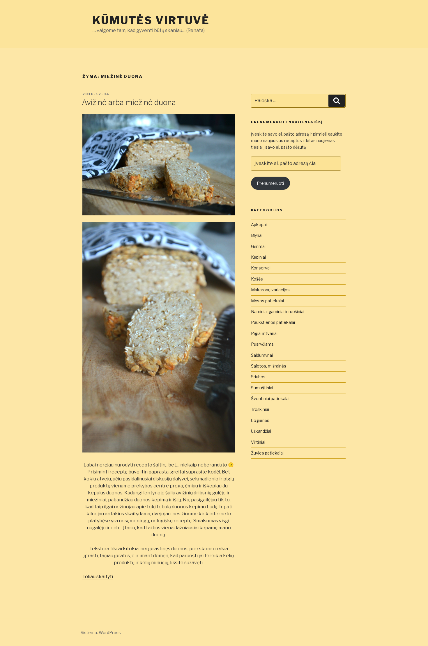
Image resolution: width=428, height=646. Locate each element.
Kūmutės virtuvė (151, 20)
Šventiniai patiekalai (270, 398)
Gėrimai (258, 246)
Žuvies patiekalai (267, 452)
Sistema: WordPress (101, 632)
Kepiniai (258, 257)
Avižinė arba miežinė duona (129, 102)
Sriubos (258, 376)
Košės (257, 278)
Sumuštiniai (262, 387)
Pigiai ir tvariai (264, 333)
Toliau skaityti (97, 576)
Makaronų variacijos (270, 289)
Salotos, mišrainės (268, 365)
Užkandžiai (261, 431)
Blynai (256, 235)
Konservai (260, 267)
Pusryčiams (262, 344)
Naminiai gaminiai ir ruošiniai (277, 311)
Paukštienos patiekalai (273, 322)
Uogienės (260, 420)
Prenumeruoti (270, 183)
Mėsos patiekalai (267, 300)
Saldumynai (262, 355)
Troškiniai (260, 409)
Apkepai (259, 224)
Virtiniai (258, 442)
